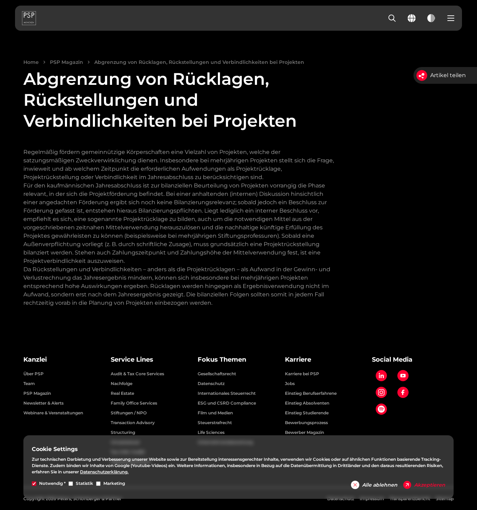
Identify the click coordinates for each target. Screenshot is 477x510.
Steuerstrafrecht (215, 422)
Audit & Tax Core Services (137, 373)
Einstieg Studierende (307, 412)
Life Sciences (211, 432)
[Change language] (412, 18)
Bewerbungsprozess (306, 422)
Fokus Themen (222, 359)
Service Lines (132, 359)
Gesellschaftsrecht (217, 373)
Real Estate (122, 393)
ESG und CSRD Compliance (227, 403)
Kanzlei (35, 359)
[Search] (392, 18)
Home (31, 62)
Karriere (298, 359)
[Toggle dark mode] (431, 18)
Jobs (290, 383)
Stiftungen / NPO (129, 412)
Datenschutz (211, 383)
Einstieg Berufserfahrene (311, 393)
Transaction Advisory (133, 422)
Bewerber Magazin (304, 432)
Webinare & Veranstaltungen (53, 412)
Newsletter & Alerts (43, 403)
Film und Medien (215, 412)
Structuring (123, 432)
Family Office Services (134, 403)
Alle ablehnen (379, 485)
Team (29, 383)
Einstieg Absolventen (307, 403)
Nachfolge (121, 383)
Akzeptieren (429, 485)
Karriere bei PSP (302, 373)
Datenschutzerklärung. (104, 471)
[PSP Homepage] (29, 18)
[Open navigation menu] (451, 18)
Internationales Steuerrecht (227, 393)
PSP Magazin (66, 62)
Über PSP (33, 373)
